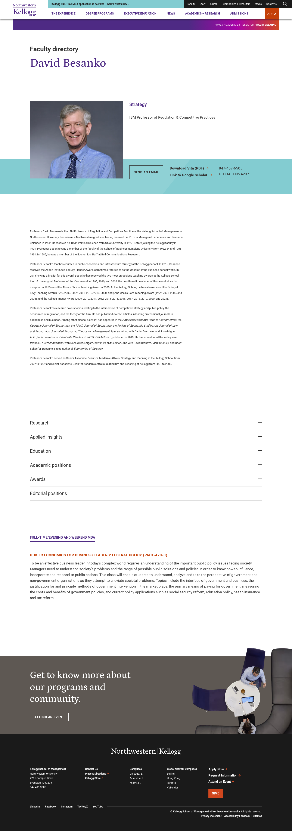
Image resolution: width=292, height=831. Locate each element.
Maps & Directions (95, 773)
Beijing (171, 773)
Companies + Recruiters (236, 4)
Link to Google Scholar (189, 175)
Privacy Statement (211, 816)
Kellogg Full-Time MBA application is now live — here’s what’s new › (90, 4)
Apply (272, 13)
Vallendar (172, 787)
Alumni (214, 4)
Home (217, 24)
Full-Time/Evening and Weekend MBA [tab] (62, 537)
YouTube (98, 806)
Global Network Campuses (182, 769)
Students (271, 4)
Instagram (66, 806)
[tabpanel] (146, 576)
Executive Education (140, 13)
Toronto (171, 782)
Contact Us (91, 769)
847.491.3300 (38, 787)
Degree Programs (100, 13)
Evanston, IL (137, 778)
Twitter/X (82, 806)
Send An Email (146, 172)
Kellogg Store (92, 778)
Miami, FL (135, 782)
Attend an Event (219, 782)
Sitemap (257, 816)
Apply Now (216, 769)
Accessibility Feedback (237, 816)
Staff (202, 4)
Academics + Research (202, 13)
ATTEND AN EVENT (49, 717)
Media (258, 4)
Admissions (239, 13)
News (171, 13)
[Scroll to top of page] (267, 809)
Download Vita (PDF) (187, 168)
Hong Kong (173, 778)
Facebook (50, 806)
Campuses (136, 769)
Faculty (191, 4)
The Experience (63, 13)
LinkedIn (35, 806)
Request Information (222, 775)
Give (215, 793)
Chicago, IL (136, 773)
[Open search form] (285, 4)
